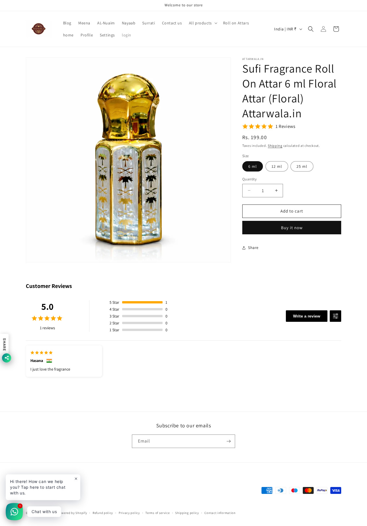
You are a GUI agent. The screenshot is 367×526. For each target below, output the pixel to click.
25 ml (301, 166)
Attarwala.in (47, 513)
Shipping (275, 145)
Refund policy (103, 513)
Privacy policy (129, 513)
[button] (203, 23)
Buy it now (292, 227)
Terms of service (157, 513)
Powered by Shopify (72, 513)
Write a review (306, 316)
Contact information (219, 513)
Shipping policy (187, 513)
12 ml (277, 166)
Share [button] (253, 247)
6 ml (252, 166)
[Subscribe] (228, 441)
